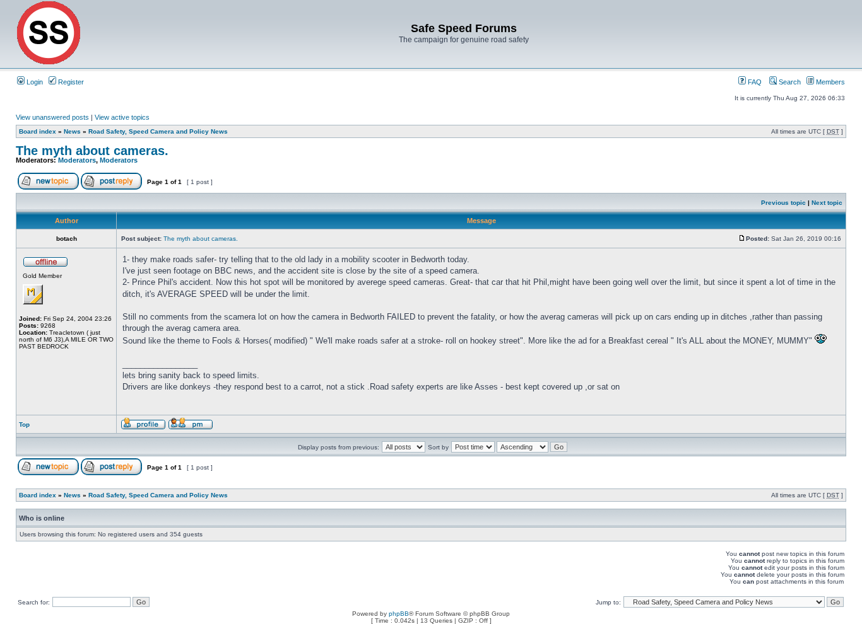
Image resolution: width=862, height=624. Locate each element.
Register (70, 82)
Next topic (827, 202)
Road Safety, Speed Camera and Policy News (158, 131)
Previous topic (783, 202)
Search (789, 82)
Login (34, 82)
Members (829, 82)
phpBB (399, 613)
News (72, 131)
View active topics (122, 117)
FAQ (754, 82)
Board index (37, 131)
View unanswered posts (52, 117)
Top (24, 424)
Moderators (77, 160)
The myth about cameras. (92, 151)
